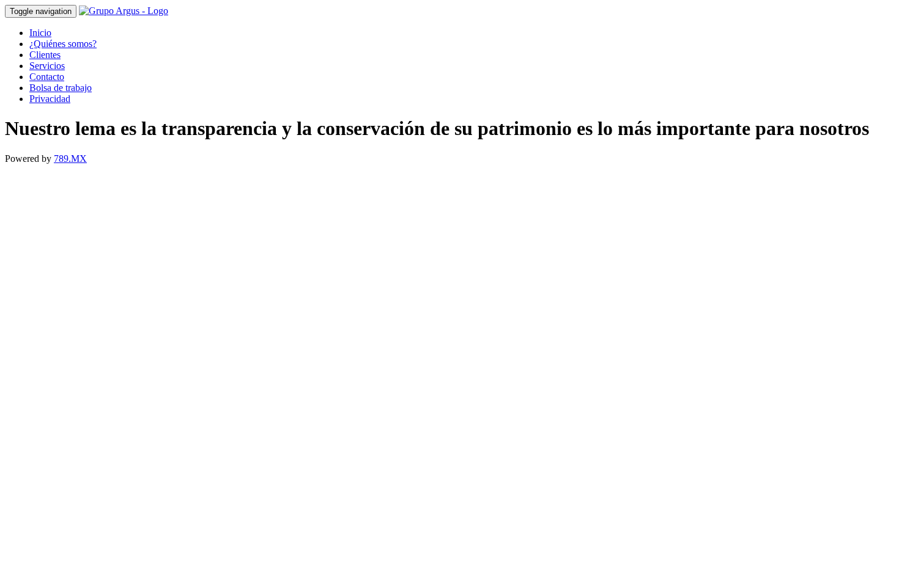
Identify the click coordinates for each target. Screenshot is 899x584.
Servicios (47, 65)
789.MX (70, 158)
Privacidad (49, 98)
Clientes (45, 54)
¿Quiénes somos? (63, 43)
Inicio (40, 32)
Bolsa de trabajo (60, 87)
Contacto (46, 76)
